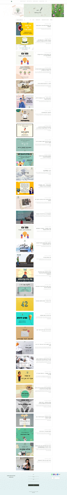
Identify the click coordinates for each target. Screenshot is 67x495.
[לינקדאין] (57, 474)
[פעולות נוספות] (35, 23)
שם (33, 474)
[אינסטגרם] (55, 474)
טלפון (33, 479)
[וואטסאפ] (52, 474)
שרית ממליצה (11, 477)
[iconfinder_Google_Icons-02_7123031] (59, 474)
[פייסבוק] (54, 474)
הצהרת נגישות (33, 492)
